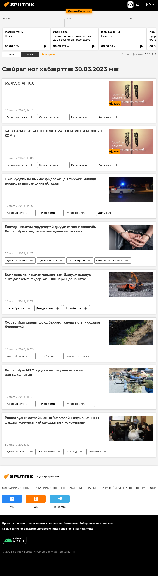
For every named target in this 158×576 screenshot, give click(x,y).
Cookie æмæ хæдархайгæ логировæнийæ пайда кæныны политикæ (47, 528)
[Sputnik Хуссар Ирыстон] (20, 8)
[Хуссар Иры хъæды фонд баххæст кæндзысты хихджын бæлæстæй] (131, 332)
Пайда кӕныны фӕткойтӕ (44, 523)
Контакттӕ (71, 523)
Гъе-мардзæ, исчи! (17, 117)
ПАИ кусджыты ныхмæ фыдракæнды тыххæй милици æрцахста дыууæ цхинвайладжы (50, 181)
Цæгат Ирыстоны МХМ (109, 260)
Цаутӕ (91, 488)
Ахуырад (72, 451)
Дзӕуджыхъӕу (44, 308)
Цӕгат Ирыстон (48, 260)
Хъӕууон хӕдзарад (78, 356)
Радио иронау (79, 117)
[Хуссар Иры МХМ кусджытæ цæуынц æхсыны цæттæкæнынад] (131, 380)
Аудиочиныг (106, 117)
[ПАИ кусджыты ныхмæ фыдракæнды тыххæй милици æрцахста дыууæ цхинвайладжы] (131, 189)
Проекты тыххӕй (13, 523)
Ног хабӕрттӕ (47, 212)
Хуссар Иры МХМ (77, 212)
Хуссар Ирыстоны (49, 117)
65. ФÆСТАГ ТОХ (19, 83)
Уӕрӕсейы (94, 451)
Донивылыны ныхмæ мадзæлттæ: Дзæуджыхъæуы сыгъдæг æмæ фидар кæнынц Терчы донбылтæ (48, 276)
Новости (10, 36)
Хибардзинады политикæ (96, 523)
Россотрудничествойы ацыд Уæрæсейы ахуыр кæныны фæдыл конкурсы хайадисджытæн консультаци (52, 420)
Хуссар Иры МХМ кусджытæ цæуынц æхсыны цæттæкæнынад (44, 372)
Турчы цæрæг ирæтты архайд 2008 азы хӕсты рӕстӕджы (72, 37)
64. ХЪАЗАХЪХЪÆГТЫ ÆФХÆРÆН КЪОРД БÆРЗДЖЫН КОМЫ (53, 133)
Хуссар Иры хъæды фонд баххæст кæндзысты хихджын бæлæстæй (52, 324)
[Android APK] (15, 540)
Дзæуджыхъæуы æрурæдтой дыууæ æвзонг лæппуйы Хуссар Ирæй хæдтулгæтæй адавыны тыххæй (51, 229)
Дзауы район (105, 212)
